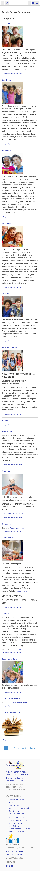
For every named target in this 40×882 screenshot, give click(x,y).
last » (32, 748)
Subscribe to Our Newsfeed (20, 808)
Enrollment (13, 803)
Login (2, 2)
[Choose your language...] (7, 3)
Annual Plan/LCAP (16, 818)
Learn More (22, 591)
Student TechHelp (16, 814)
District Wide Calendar (19, 702)
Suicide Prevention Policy (19, 829)
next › (24, 748)
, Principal (16, 772)
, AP (17, 774)
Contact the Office (16, 800)
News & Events (15, 805)
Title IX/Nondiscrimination (19, 820)
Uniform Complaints (17, 823)
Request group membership (12, 73)
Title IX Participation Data (12, 513)
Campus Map (15, 649)
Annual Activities (17, 528)
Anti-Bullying (14, 826)
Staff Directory (15, 811)
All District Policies (16, 831)
